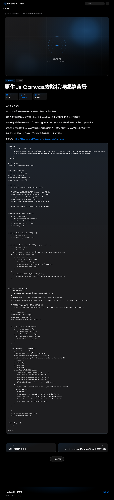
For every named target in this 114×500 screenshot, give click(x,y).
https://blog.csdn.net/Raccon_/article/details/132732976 (39, 139)
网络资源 (24, 97)
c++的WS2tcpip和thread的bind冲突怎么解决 (85, 449)
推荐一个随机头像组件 (17, 449)
